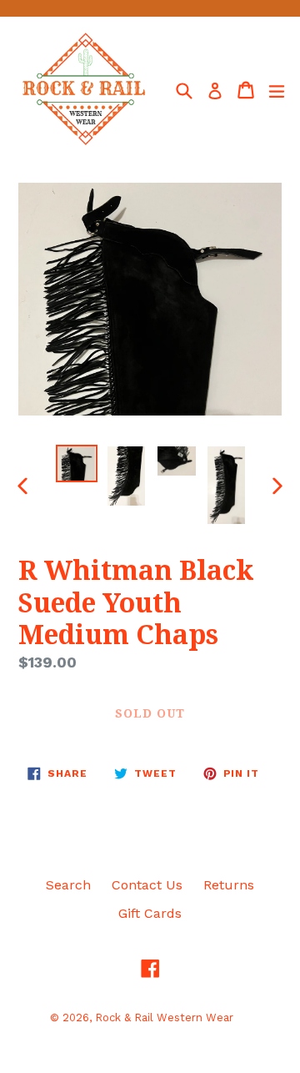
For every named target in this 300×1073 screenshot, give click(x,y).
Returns (228, 885)
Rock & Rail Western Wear (164, 1017)
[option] (77, 463)
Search (68, 885)
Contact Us (147, 885)
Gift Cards (150, 913)
